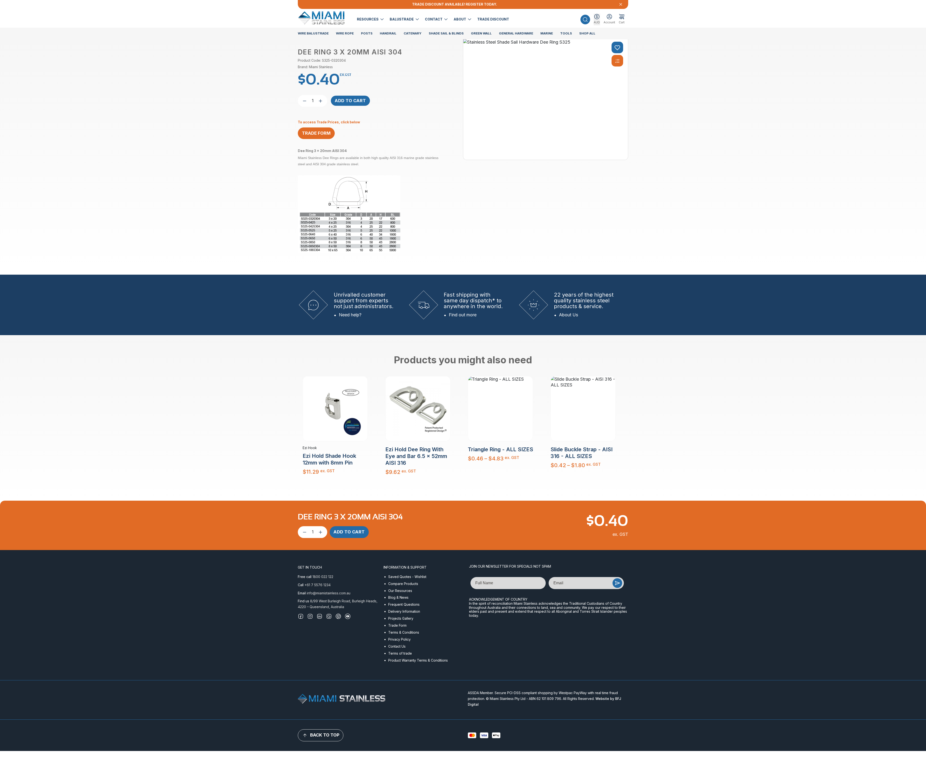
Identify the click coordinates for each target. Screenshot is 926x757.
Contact (434, 19)
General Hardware (516, 33)
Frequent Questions (404, 604)
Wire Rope (345, 33)
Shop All (587, 33)
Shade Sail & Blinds (446, 33)
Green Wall (481, 33)
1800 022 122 (323, 577)
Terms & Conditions (403, 632)
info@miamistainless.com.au (328, 593)
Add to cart (350, 100)
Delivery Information (404, 611)
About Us (568, 314)
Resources (368, 19)
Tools (566, 33)
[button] (585, 19)
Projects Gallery (400, 618)
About (460, 19)
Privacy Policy (399, 639)
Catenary (413, 33)
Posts (367, 33)
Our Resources (400, 591)
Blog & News (398, 597)
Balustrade (402, 19)
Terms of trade (400, 653)
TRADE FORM (316, 133)
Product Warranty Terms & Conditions (418, 660)
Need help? (350, 314)
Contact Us (397, 646)
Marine (546, 33)
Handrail (388, 33)
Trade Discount (493, 19)
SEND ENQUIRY (617, 583)
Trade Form (397, 625)
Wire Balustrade (313, 33)
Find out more (463, 314)
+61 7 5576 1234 (318, 585)
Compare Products (403, 584)
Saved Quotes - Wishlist (407, 577)
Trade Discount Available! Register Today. (454, 4)
